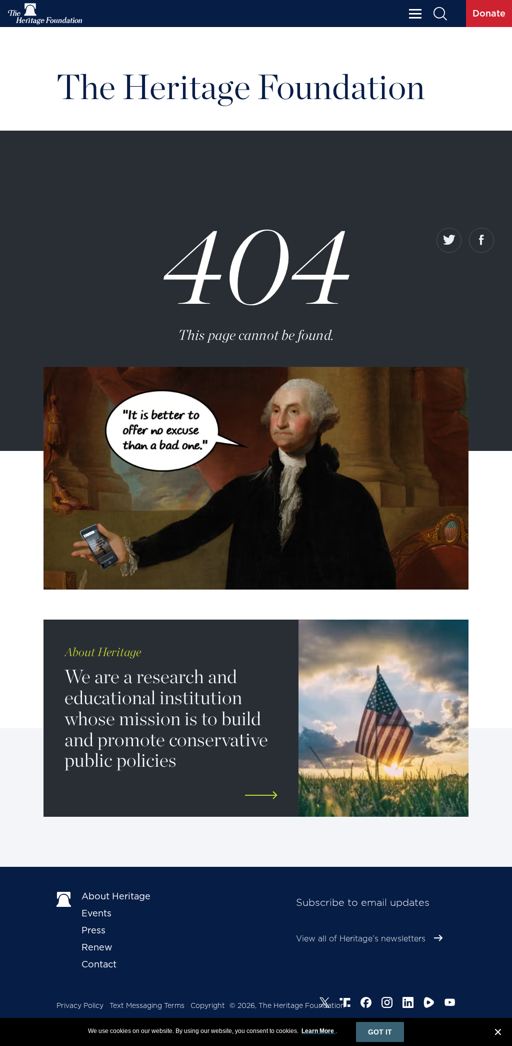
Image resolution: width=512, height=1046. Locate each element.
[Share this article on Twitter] (449, 240)
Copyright (207, 1005)
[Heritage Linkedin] (408, 1004)
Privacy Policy (80, 1005)
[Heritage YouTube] (450, 1004)
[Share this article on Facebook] (481, 240)
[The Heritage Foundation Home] (45, 14)
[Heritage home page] (64, 898)
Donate (489, 13)
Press (94, 930)
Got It (380, 1032)
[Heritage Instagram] (387, 1004)
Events (97, 913)
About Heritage (116, 896)
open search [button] (440, 14)
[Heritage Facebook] (366, 1004)
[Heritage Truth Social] (345, 1004)
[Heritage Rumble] (429, 1004)
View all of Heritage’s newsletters (361, 938)
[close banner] (498, 1033)
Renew (97, 947)
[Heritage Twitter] (325, 1004)
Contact (99, 964)
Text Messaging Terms (147, 1005)
